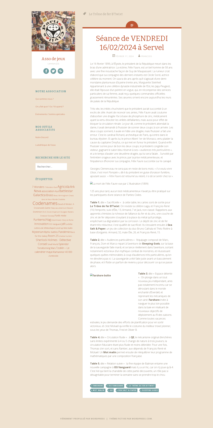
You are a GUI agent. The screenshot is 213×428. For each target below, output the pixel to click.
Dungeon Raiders (67, 212)
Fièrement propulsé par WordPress (82, 418)
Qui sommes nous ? (44, 98)
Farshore (98, 386)
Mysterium (38, 232)
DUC (45, 211)
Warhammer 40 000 (62, 251)
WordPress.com (142, 418)
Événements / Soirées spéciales (50, 114)
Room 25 (53, 236)
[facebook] (46, 71)
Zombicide (53, 256)
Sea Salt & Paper (127, 390)
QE (111, 390)
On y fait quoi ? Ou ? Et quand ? (49, 106)
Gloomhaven (56, 220)
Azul (57, 191)
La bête (69, 224)
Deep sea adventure (58, 208)
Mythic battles (51, 231)
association (47, 191)
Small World (53, 244)
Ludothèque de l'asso (45, 144)
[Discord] (60, 71)
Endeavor (43, 216)
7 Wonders (38, 187)
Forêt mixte (60, 215)
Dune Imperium (53, 211)
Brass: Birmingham (61, 195)
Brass (49, 195)
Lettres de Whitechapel (44, 228)
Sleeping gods (150, 390)
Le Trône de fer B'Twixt (142, 386)
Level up (59, 228)
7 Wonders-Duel (51, 187)
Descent (70, 208)
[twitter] (53, 71)
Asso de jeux (53, 58)
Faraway (51, 215)
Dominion (37, 211)
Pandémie (64, 232)
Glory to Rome (67, 220)
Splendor (64, 244)
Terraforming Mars (46, 248)
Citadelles (61, 199)
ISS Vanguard (55, 224)
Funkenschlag (42, 219)
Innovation (41, 224)
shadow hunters (65, 236)
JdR (63, 224)
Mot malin (68, 228)
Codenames (45, 203)
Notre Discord (41, 137)
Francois (146, 56)
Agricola (64, 186)
